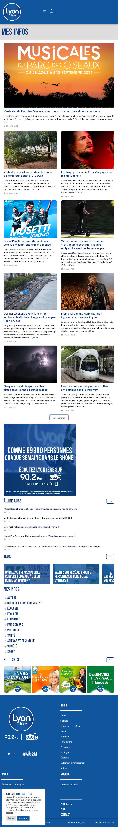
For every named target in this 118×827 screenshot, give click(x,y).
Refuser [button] (11, 818)
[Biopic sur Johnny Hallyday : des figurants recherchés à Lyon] (87, 291)
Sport (11, 651)
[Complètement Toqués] (45, 680)
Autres (11, 597)
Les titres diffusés (69, 784)
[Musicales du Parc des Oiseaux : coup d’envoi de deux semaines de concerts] (59, 75)
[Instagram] (14, 753)
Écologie (12, 608)
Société (12, 646)
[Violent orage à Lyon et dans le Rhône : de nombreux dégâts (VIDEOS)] (30, 150)
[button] (110, 574)
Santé (11, 635)
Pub (62, 809)
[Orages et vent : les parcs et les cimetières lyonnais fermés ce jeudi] (30, 364)
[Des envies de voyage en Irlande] (100, 680)
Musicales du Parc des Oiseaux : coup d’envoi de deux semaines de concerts (52, 111)
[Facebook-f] (3, 753)
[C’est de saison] (73, 680)
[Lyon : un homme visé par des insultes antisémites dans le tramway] (87, 364)
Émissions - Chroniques (12, 784)
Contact (65, 815)
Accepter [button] (23, 818)
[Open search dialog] (52, 12)
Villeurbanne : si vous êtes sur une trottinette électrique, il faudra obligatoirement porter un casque (82, 244)
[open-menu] (44, 12)
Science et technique (21, 641)
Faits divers (15, 625)
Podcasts (66, 804)
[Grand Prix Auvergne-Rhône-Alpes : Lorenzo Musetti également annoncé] (30, 219)
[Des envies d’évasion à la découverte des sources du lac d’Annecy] (17, 680)
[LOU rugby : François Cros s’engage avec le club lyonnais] (87, 150)
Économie (13, 619)
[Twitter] (9, 753)
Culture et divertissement (24, 603)
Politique (13, 630)
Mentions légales (76, 822)
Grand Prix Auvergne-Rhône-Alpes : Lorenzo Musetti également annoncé (39, 535)
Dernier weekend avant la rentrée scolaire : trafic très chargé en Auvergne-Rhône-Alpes (30, 317)
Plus (110, 501)
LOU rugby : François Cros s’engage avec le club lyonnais (31, 526)
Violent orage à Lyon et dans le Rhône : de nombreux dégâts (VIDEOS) (38, 517)
